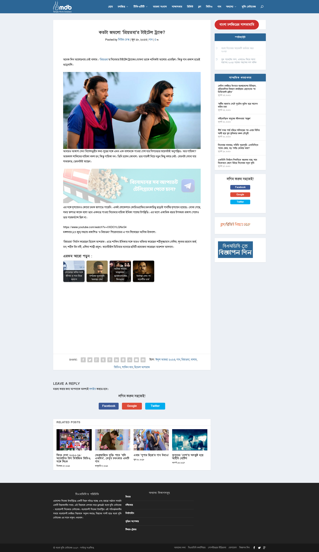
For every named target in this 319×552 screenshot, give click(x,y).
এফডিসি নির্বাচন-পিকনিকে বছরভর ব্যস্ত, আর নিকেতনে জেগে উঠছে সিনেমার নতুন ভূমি (237, 161)
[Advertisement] (132, 309)
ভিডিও (209, 6)
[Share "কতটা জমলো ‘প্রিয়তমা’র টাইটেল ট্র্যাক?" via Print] (143, 360)
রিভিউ (190, 6)
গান (219, 6)
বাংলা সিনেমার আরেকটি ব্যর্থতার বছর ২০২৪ (237, 50)
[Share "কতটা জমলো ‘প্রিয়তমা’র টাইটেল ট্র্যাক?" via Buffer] (123, 360)
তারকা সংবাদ (160, 6)
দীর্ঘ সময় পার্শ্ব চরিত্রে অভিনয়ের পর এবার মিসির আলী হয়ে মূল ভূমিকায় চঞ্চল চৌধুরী (239, 132)
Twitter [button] (155, 406)
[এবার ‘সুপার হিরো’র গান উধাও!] (151, 439)
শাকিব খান (127, 367)
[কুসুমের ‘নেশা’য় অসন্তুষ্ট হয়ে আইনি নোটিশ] (189, 439)
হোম (110, 6)
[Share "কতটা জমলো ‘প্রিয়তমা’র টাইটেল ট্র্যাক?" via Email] (136, 360)
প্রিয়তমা (185, 360)
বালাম (194, 360)
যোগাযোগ (233, 547)
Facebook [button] (108, 406)
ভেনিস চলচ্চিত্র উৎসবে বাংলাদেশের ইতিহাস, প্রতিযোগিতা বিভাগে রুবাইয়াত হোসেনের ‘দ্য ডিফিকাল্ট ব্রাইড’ (237, 88)
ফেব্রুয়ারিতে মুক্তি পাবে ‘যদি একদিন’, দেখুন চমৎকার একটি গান (112, 458)
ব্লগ (199, 6)
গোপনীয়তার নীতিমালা (217, 547)
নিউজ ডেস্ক (123, 40)
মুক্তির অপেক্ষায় (132, 521)
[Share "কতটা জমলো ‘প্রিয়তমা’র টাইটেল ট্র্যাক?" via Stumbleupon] (129, 360)
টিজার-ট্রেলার (130, 529)
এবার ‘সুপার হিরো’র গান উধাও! (151, 455)
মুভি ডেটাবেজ (249, 6)
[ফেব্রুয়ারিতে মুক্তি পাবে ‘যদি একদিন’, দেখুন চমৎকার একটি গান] (112, 439)
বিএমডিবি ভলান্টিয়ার (197, 547)
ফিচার (128, 496)
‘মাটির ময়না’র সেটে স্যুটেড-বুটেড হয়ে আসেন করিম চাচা (238, 105)
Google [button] (132, 406)
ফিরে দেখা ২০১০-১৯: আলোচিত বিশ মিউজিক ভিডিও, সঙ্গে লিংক (73, 458)
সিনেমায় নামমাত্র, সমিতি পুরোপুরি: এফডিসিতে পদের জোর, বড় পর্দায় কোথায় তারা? (238, 146)
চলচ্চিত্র (121, 6)
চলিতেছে (129, 504)
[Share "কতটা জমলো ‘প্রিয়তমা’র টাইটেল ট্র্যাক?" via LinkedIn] (116, 360)
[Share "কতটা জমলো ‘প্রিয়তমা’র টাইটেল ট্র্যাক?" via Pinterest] (109, 360)
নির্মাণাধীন (129, 513)
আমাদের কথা (180, 547)
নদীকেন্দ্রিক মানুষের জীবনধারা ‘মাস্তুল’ (234, 118)
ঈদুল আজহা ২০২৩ (165, 360)
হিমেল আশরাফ (142, 367)
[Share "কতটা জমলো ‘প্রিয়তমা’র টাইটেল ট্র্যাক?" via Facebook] (83, 360)
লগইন (92, 389)
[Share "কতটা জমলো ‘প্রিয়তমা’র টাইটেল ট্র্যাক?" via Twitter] (90, 360)
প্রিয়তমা (104, 59)
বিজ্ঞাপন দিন (244, 547)
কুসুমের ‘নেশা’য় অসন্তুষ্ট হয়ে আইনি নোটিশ (187, 456)
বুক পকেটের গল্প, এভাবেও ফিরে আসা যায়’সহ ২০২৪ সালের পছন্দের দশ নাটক (239, 61)
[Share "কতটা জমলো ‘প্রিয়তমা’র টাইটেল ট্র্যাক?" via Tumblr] (103, 360)
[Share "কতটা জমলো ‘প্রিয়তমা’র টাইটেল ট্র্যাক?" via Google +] (96, 360)
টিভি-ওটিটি (139, 6)
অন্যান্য (229, 6)
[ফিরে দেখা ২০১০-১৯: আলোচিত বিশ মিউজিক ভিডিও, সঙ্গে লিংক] (74, 439)
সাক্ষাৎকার (177, 6)
